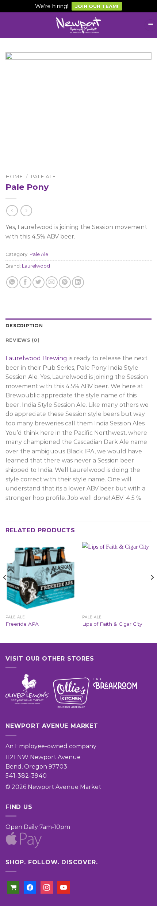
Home (14, 176)
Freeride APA (22, 624)
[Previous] (5, 591)
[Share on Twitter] (38, 282)
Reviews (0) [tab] (22, 340)
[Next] (152, 591)
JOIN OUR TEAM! (96, 6)
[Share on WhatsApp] (12, 282)
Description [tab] (24, 325)
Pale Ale (43, 176)
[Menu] (150, 25)
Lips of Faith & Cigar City (112, 624)
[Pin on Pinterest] (65, 282)
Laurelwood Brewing (36, 358)
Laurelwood (36, 266)
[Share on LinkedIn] (78, 282)
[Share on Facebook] (25, 282)
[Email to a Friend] (52, 282)
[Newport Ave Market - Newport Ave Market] (78, 25)
